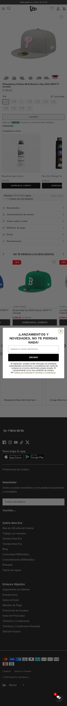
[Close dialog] (60, 331)
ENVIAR (33, 357)
